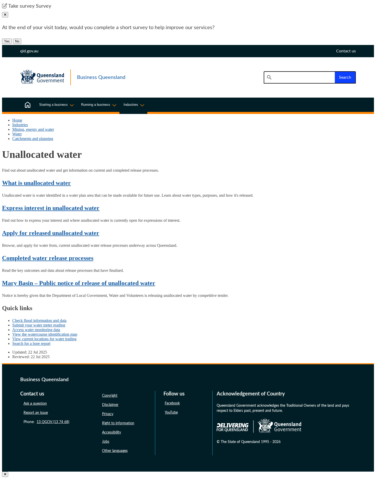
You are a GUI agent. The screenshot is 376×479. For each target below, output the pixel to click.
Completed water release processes (47, 258)
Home (17, 120)
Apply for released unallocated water (50, 233)
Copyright (109, 396)
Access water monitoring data (36, 330)
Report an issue (36, 413)
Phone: (46, 422)
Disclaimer (110, 405)
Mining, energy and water (33, 129)
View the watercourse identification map (44, 334)
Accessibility (111, 432)
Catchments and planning (32, 138)
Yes (7, 41)
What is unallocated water (36, 183)
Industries (20, 125)
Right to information (118, 423)
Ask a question (35, 403)
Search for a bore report (31, 343)
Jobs (105, 441)
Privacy (107, 414)
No (17, 41)
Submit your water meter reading (38, 325)
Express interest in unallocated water (50, 208)
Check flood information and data (39, 320)
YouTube (171, 412)
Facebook (172, 403)
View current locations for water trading (44, 339)
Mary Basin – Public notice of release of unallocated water (78, 283)
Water (17, 134)
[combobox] (299, 77)
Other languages (115, 451)
